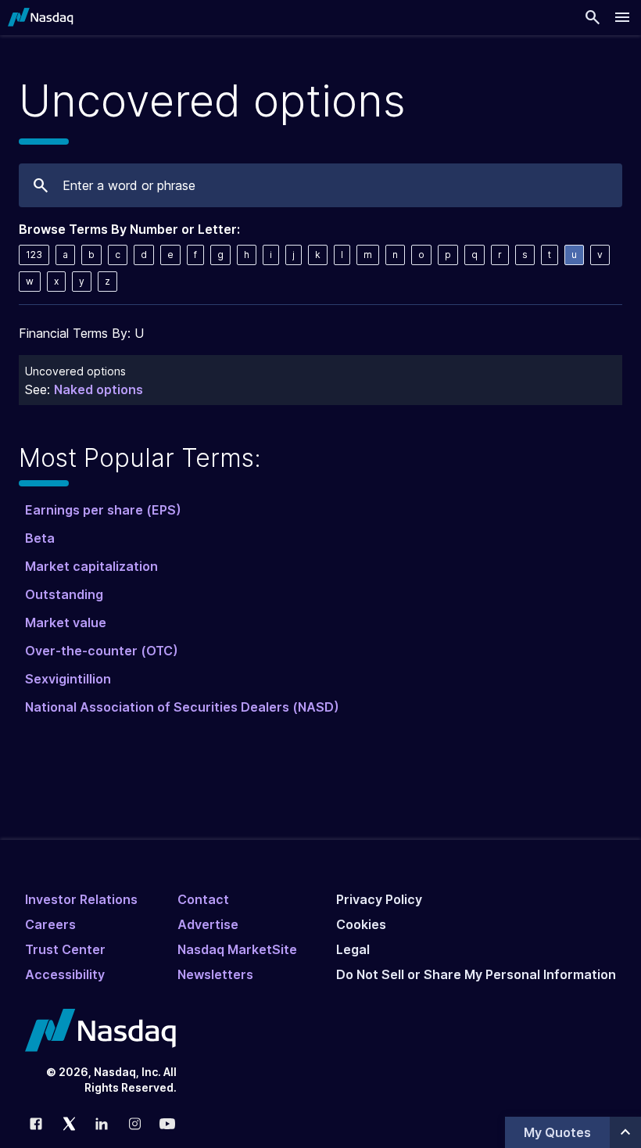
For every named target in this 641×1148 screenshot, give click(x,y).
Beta (40, 538)
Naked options (98, 389)
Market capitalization (91, 566)
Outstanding (64, 594)
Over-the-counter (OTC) (101, 650)
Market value (65, 622)
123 (34, 254)
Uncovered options (75, 371)
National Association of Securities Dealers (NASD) (182, 707)
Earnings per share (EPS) (103, 510)
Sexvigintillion (68, 679)
